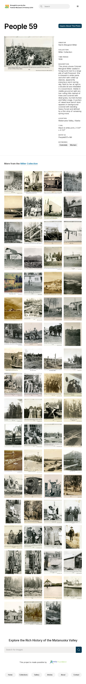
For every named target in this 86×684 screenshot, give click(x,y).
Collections (23, 675)
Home (10, 675)
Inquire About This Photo (70, 26)
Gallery (36, 675)
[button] (77, 6)
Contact (76, 675)
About (63, 675)
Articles (50, 675)
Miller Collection (29, 163)
